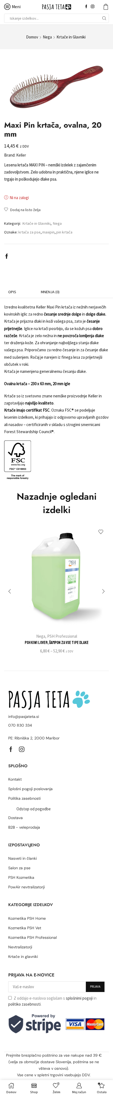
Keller (21, 155)
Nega (47, 37)
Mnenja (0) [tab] (50, 291)
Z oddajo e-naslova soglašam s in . (52, 1001)
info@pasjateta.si (23, 716)
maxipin (48, 232)
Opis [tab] (12, 291)
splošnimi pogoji (79, 998)
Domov (32, 37)
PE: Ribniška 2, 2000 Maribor (34, 738)
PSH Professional (62, 636)
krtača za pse (29, 232)
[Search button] (104, 18)
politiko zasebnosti (24, 1004)
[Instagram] (92, 7)
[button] (9, 591)
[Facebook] (86, 7)
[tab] (12, 292)
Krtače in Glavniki (71, 37)
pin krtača (64, 232)
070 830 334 (20, 725)
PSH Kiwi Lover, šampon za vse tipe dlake (57, 642)
